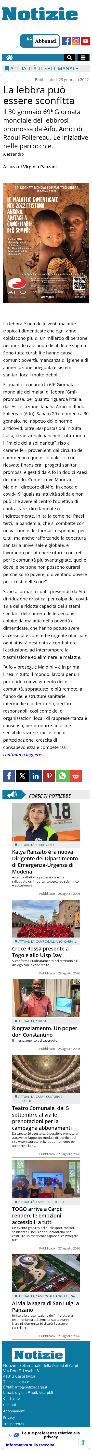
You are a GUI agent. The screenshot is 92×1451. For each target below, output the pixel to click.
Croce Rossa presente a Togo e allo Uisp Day (40, 952)
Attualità (26, 845)
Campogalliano (49, 941)
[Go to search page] (69, 57)
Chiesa (41, 1021)
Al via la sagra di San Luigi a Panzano (45, 1306)
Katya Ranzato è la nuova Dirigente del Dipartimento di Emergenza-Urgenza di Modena (45, 861)
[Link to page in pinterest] (49, 776)
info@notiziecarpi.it (31, 1387)
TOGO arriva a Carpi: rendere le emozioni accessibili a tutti (37, 1216)
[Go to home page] (9, 57)
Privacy (9, 1417)
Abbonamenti (14, 1411)
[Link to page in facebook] (9, 776)
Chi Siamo (11, 1398)
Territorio (45, 845)
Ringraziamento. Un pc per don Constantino (44, 1031)
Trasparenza (13, 1423)
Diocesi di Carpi (65, 1365)
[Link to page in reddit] (75, 776)
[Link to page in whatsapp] (62, 776)
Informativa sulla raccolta (30, 1444)
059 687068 (20, 1381)
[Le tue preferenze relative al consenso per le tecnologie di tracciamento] (83, 1442)
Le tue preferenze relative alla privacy (51, 1434)
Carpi (68, 941)
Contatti (9, 1404)
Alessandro (13, 154)
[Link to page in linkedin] (35, 776)
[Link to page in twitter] (22, 776)
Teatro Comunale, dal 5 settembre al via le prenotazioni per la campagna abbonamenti (42, 1118)
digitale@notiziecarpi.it (34, 1392)
